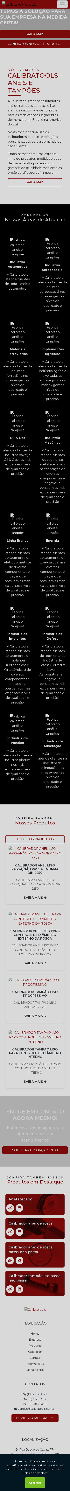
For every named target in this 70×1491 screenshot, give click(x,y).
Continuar (35, 1482)
